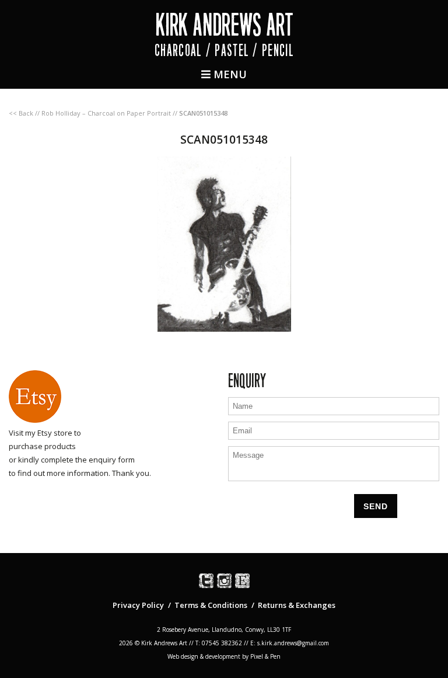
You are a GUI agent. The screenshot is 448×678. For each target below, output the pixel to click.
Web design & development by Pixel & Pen (224, 656)
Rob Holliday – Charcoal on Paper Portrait (106, 113)
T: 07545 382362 (218, 643)
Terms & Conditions (210, 605)
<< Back (21, 113)
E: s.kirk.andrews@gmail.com (289, 643)
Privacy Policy (138, 605)
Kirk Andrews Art (224, 24)
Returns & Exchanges (296, 605)
